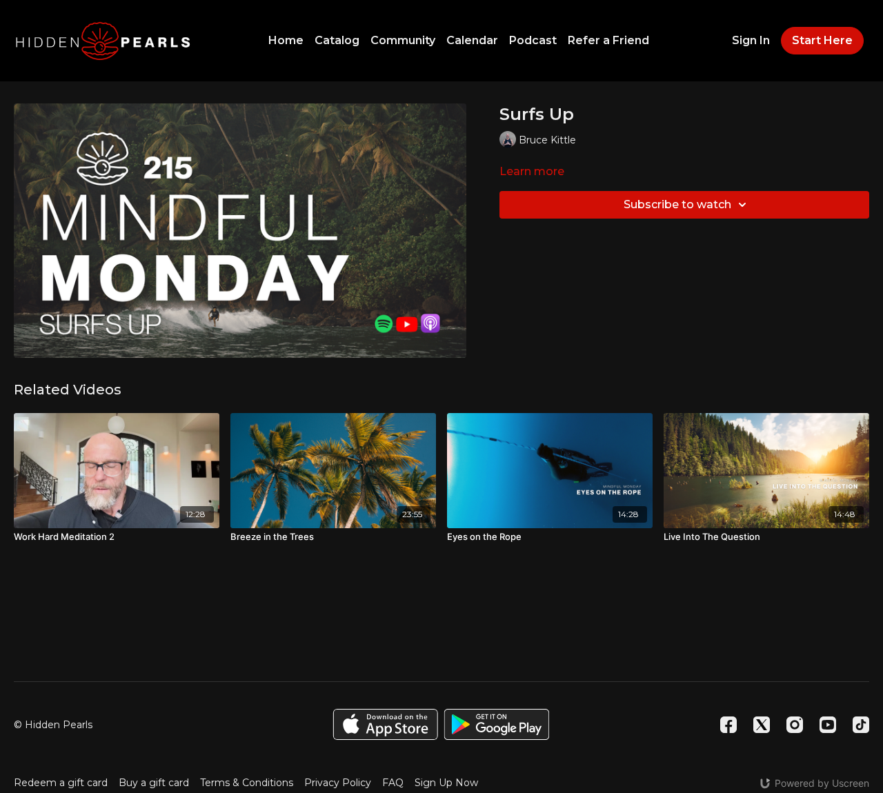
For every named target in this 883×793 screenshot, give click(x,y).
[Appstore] (385, 724)
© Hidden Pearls (53, 725)
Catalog (337, 40)
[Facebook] (728, 724)
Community (402, 40)
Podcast (533, 40)
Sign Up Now (446, 782)
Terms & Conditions (246, 782)
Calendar (472, 40)
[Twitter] (761, 724)
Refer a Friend (608, 40)
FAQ (393, 782)
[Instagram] (794, 724)
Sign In (751, 40)
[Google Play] (497, 724)
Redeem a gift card (61, 782)
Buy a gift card (154, 782)
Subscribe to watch (677, 204)
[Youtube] (828, 724)
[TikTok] (861, 724)
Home (286, 40)
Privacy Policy (337, 782)
